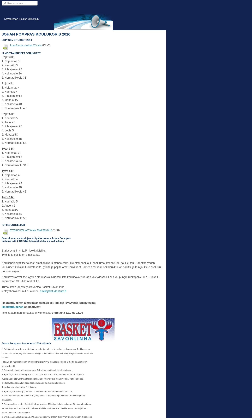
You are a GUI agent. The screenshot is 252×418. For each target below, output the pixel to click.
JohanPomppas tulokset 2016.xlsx (26, 45)
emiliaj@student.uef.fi (53, 291)
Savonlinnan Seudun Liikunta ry (21, 18)
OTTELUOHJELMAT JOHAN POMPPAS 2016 (31, 230)
